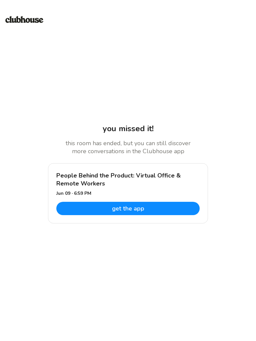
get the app (128, 208)
